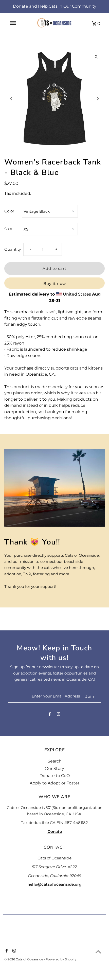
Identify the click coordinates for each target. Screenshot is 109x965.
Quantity (12, 249)
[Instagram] (58, 715)
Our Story (54, 768)
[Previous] (11, 99)
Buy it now (54, 283)
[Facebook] (50, 715)
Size (8, 228)
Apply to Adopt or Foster (54, 783)
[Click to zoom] (96, 56)
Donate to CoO (55, 775)
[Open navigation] (13, 23)
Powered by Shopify (61, 959)
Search (55, 761)
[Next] (97, 99)
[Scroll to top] (98, 951)
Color (9, 211)
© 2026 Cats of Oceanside (24, 959)
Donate (20, 6)
